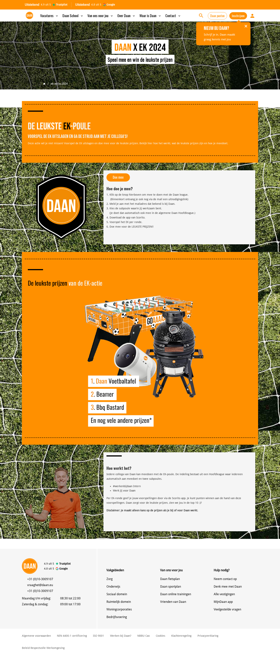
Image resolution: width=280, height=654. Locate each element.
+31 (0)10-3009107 (40, 579)
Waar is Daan (150, 15)
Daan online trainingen (175, 594)
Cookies (160, 635)
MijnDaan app (223, 602)
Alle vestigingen (224, 594)
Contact (173, 15)
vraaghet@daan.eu (40, 585)
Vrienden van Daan (173, 602)
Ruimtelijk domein (118, 602)
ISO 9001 (98, 635)
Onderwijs (113, 586)
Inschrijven (238, 16)
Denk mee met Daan (228, 586)
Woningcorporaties (119, 609)
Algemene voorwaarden (36, 635)
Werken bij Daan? (120, 635)
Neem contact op (225, 579)
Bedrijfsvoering (116, 617)
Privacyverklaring (208, 635)
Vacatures (49, 15)
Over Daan (126, 15)
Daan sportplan (170, 586)
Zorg (109, 579)
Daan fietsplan (170, 579)
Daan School (73, 15)
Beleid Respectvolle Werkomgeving (43, 647)
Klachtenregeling (181, 635)
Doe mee (118, 177)
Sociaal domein (116, 594)
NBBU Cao (143, 635)
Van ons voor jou (100, 15)
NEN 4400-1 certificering (72, 635)
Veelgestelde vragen (227, 609)
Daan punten (217, 16)
